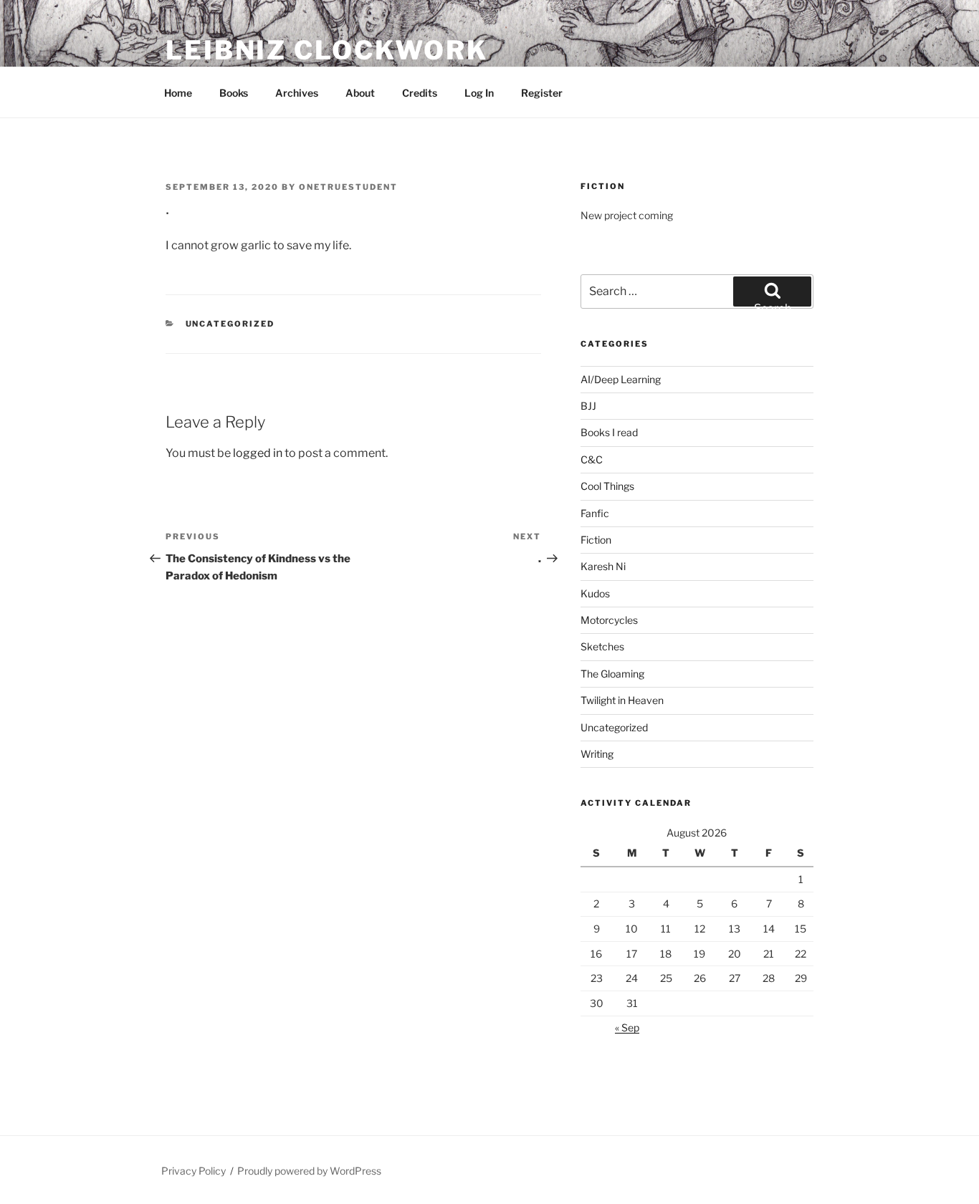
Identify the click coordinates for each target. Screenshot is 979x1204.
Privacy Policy (193, 1171)
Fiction (596, 540)
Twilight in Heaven (622, 700)
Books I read (609, 432)
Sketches (602, 646)
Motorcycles (609, 620)
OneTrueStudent (348, 187)
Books (233, 93)
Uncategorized (230, 324)
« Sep (627, 1027)
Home (178, 93)
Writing (597, 754)
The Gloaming (612, 674)
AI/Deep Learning (621, 379)
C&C (592, 459)
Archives (296, 93)
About (360, 93)
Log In (479, 93)
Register (542, 93)
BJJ (588, 406)
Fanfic (595, 513)
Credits (419, 93)
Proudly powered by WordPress (309, 1171)
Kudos (595, 593)
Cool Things (607, 486)
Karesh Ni (603, 566)
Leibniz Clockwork (327, 50)
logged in (257, 453)
